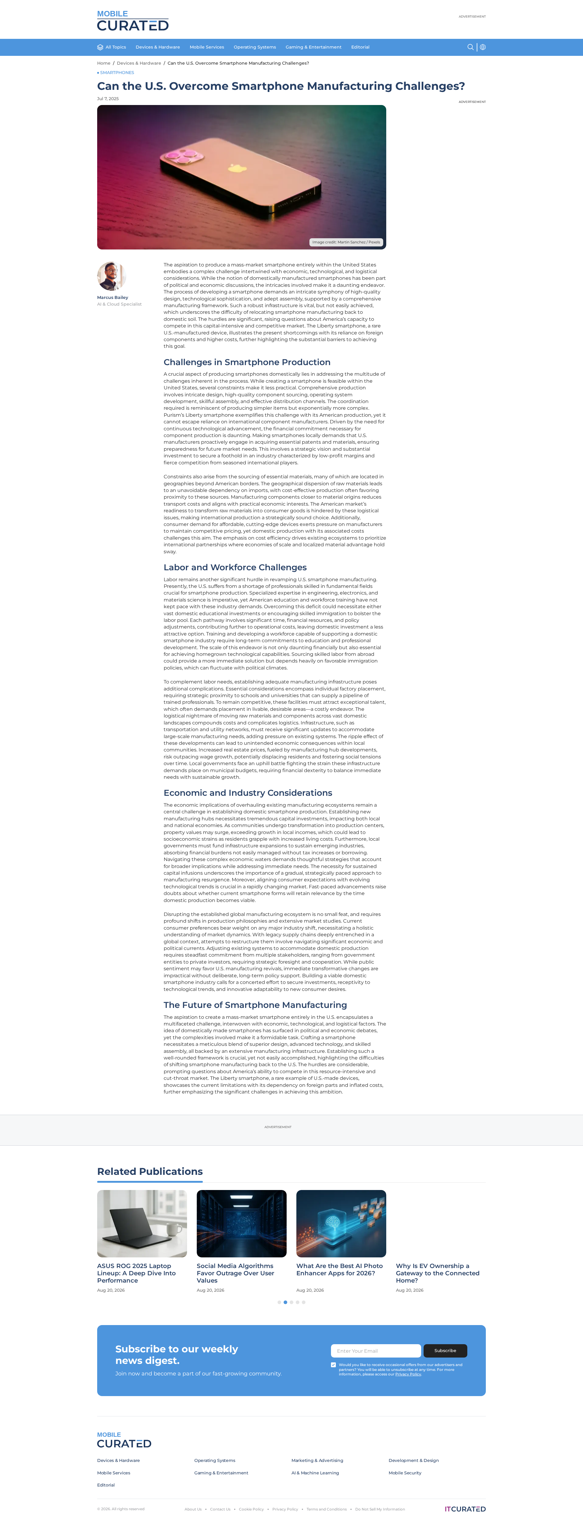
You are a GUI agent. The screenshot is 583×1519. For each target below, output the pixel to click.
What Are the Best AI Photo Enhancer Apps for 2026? (339, 1269)
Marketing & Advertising (317, 1460)
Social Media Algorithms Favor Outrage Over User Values (235, 1273)
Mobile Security (405, 1473)
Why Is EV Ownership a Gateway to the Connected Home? (438, 1273)
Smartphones (117, 72)
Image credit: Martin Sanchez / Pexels (346, 242)
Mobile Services (207, 47)
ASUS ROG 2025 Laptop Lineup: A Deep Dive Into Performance (136, 1273)
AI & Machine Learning (315, 1473)
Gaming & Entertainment (314, 47)
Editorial (360, 47)
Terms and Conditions (327, 1509)
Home (104, 63)
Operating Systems (255, 47)
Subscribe (445, 1350)
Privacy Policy (285, 1509)
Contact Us (220, 1509)
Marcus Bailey (112, 297)
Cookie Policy (251, 1509)
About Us (193, 1509)
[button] (279, 1302)
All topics (116, 47)
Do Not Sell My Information (380, 1509)
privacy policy (408, 1374)
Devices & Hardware (158, 47)
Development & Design (414, 1460)
